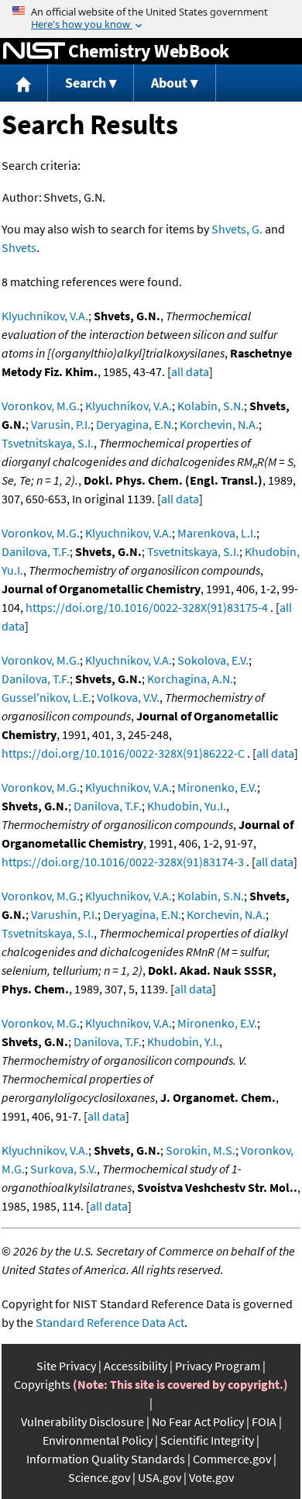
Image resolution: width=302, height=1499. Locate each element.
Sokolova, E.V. (213, 660)
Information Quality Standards (105, 1458)
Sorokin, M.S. (200, 1150)
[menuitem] (24, 83)
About (169, 83)
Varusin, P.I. (61, 424)
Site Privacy (66, 1365)
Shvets (19, 247)
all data (190, 371)
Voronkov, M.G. (41, 405)
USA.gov (159, 1477)
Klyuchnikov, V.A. (45, 315)
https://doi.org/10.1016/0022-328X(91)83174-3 (123, 861)
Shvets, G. (237, 229)
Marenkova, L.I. (216, 533)
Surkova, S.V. (63, 1168)
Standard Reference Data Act (110, 1322)
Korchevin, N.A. (219, 424)
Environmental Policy (98, 1440)
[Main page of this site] (24, 83)
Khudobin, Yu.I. (186, 805)
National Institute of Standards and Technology (34, 51)
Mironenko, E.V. (217, 787)
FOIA (264, 1421)
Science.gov (99, 1477)
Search (85, 83)
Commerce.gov (232, 1458)
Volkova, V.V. (128, 697)
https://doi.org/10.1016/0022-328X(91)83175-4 (147, 607)
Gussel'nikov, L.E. (46, 697)
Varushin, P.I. (64, 914)
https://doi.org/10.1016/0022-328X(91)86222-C (123, 753)
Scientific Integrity (207, 1440)
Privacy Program (217, 1365)
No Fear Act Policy (198, 1421)
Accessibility (135, 1365)
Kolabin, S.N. (210, 405)
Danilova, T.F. (36, 551)
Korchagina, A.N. (190, 678)
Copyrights (42, 1384)
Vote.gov (211, 1477)
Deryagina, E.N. (135, 424)
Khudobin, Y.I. (183, 1041)
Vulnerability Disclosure (82, 1421)
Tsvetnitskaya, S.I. (48, 443)
